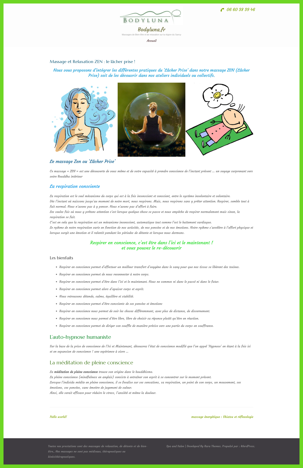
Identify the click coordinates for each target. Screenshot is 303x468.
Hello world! (58, 417)
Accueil (151, 41)
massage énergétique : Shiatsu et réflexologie (222, 417)
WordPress (247, 446)
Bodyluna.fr (151, 29)
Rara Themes (212, 446)
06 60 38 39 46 (240, 9)
